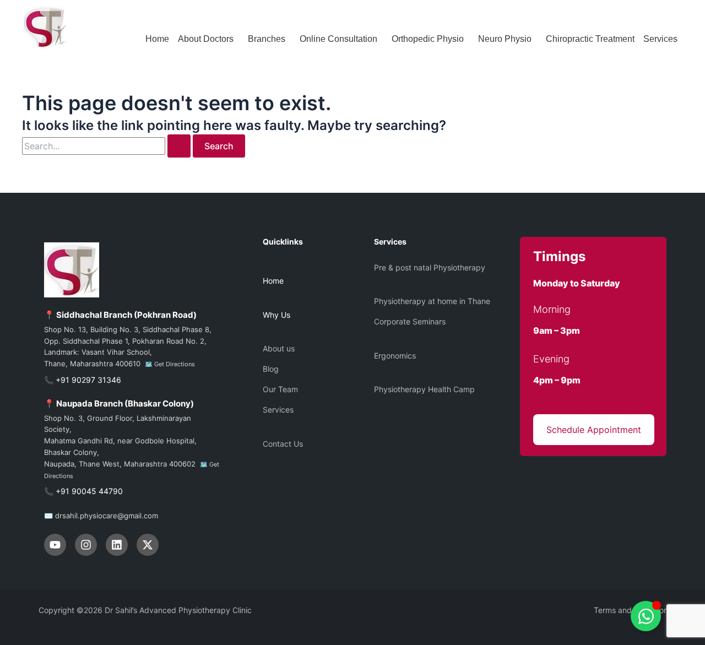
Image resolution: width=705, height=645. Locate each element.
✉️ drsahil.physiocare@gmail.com (101, 515)
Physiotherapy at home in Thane (432, 301)
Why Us (276, 314)
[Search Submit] (179, 146)
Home (157, 39)
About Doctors (206, 39)
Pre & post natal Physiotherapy (429, 267)
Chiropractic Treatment (590, 39)
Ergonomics (395, 355)
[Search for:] (107, 146)
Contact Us (283, 443)
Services (660, 39)
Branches (266, 39)
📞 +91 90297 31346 (82, 379)
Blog (271, 368)
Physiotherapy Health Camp (424, 389)
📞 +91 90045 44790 (83, 491)
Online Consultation (338, 39)
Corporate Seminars (410, 321)
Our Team (280, 389)
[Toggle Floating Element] (646, 616)
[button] (208, 39)
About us (279, 348)
